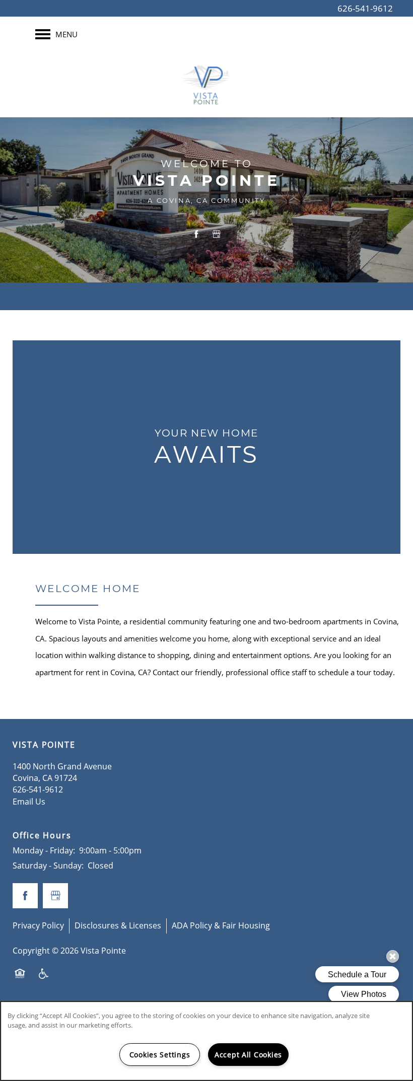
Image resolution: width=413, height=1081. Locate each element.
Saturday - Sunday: (48, 865)
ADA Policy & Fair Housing (221, 925)
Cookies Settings (159, 1054)
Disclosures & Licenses (118, 925)
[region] (206, 1041)
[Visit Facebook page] (196, 233)
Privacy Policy (38, 925)
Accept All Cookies (248, 1054)
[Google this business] (216, 233)
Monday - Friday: (44, 850)
